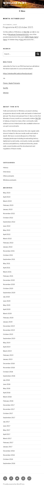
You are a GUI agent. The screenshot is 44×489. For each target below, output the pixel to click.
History (5, 168)
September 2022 (9, 222)
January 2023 (7, 209)
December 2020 (9, 280)
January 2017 (7, 447)
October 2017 (8, 413)
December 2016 (9, 451)
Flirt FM (26, 32)
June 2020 (6, 301)
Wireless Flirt (15, 3)
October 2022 (8, 218)
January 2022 (7, 247)
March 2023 (7, 201)
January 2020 (7, 322)
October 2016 (8, 459)
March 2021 (7, 272)
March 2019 (7, 351)
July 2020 (6, 297)
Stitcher (6, 93)
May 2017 (6, 430)
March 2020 (7, 313)
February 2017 (8, 442)
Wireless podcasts (9, 180)
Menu (23, 11)
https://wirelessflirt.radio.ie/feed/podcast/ (17, 73)
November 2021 (9, 251)
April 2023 (6, 197)
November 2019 (9, 330)
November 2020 (9, 284)
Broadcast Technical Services (18, 34)
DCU (22, 40)
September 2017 (9, 418)
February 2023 (8, 205)
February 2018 (8, 401)
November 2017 (9, 409)
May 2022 (6, 230)
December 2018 (9, 363)
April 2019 (6, 347)
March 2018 (7, 397)
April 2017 (6, 434)
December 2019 (9, 326)
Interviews (7, 172)
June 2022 (6, 226)
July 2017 (6, 422)
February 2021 (8, 276)
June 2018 (6, 384)
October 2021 (8, 255)
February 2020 (8, 318)
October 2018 (8, 372)
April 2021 (6, 268)
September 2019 (9, 338)
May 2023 (6, 193)
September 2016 (9, 463)
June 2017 (6, 426)
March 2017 (7, 438)
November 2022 (9, 213)
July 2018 (6, 380)
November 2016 (9, 455)
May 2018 (6, 388)
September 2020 (9, 293)
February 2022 (8, 243)
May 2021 (6, 263)
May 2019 (6, 343)
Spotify (5, 88)
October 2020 (8, 288)
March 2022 (7, 239)
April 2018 (6, 393)
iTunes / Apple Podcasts (11, 83)
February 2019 (8, 355)
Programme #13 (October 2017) (18, 27)
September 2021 (9, 259)
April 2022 (6, 234)
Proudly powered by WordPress (13, 484)
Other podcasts (8, 176)
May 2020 (6, 305)
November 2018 (9, 368)
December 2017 (9, 405)
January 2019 (7, 359)
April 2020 (6, 309)
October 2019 (8, 334)
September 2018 (9, 376)
